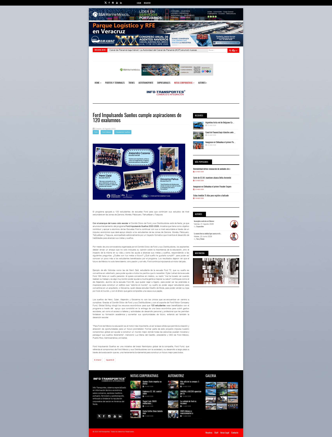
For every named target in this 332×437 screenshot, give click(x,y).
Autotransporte (146, 83)
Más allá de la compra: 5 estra (189, 383)
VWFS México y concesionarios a (186, 412)
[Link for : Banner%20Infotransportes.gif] (166, 28)
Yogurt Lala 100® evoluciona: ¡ (150, 402)
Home (97, 83)
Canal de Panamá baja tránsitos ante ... (220, 132)
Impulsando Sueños (123, 132)
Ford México (106, 132)
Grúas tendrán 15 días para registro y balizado (211, 196)
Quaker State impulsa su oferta (152, 383)
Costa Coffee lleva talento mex (153, 412)
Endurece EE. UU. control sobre (152, 393)
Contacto (234, 433)
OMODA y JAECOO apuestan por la (190, 393)
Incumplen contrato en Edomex (204, 221)
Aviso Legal (224, 433)
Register (147, 3)
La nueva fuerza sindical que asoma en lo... (208, 234)
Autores (202, 83)
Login (139, 3)
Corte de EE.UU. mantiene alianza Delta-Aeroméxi (212, 178)
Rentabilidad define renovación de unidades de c (211, 169)
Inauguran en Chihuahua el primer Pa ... (220, 142)
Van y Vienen (200, 239)
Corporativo (200, 227)
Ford (95, 132)
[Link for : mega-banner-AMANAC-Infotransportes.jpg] (166, 40)
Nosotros (209, 433)
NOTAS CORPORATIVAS (183, 83)
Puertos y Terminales (115, 83)
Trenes (132, 83)
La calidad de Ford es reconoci (188, 402)
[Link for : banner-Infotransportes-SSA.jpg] (166, 14)
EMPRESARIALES (163, 83)
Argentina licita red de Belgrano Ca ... (219, 123)
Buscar (234, 50)
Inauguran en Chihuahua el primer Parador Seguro (212, 187)
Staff (216, 433)
